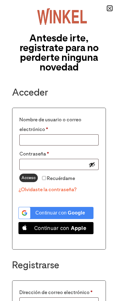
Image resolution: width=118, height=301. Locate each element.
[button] (109, 8)
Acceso (28, 177)
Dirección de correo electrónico (59, 291)
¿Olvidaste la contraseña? (47, 189)
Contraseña (47, 153)
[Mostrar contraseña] (92, 164)
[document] (59, 150)
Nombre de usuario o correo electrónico (50, 123)
